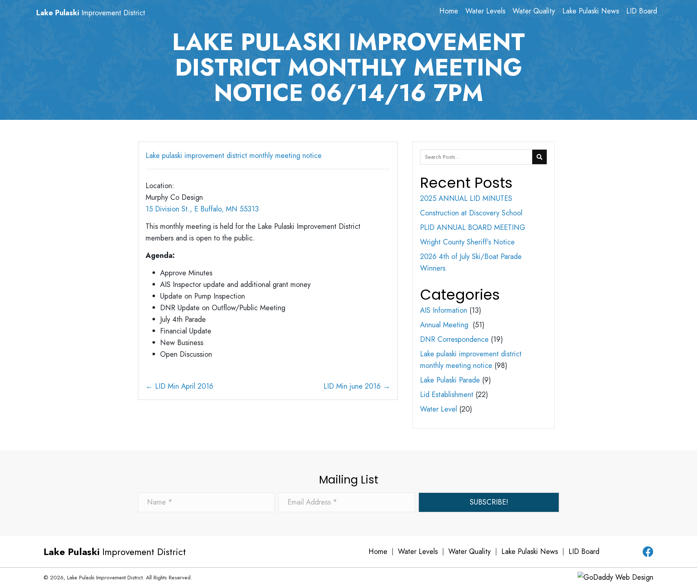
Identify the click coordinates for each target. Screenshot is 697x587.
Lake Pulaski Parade (450, 380)
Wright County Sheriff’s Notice (467, 242)
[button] (489, 502)
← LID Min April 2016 (179, 386)
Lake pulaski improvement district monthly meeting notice (234, 155)
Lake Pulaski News (529, 551)
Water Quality (469, 551)
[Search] (539, 157)
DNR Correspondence (454, 339)
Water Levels (418, 551)
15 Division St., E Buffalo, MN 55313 (202, 209)
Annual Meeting (445, 325)
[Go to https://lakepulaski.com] (106, 13)
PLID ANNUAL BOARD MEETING (472, 227)
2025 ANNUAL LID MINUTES (466, 198)
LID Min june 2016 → (356, 386)
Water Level (438, 409)
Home (377, 551)
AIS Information (443, 310)
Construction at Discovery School (471, 213)
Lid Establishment (446, 394)
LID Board (583, 551)
